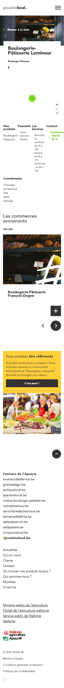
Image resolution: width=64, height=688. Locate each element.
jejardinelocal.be (15, 495)
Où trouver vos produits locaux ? (27, 571)
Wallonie (9, 621)
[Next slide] (56, 326)
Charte (8, 560)
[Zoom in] (57, 104)
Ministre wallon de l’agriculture (25, 605)
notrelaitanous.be (15, 505)
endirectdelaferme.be (18, 479)
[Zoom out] (57, 109)
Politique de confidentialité (19, 671)
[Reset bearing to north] (57, 113)
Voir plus (8, 229)
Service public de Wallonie (22, 615)
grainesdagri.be (14, 484)
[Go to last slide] (43, 326)
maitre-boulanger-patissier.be (24, 500)
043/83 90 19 (56, 137)
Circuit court (12, 555)
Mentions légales (13, 658)
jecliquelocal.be (14, 489)
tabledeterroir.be (15, 521)
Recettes (9, 581)
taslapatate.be (13, 527)
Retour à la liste (18, 29)
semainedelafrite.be (17, 516)
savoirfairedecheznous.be (21, 511)
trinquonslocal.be (15, 532)
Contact (9, 565)
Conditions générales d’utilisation (23, 665)
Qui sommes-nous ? (17, 576)
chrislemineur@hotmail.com (55, 132)
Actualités (10, 549)
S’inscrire (9, 587)
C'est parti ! (32, 383)
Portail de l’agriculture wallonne (26, 610)
